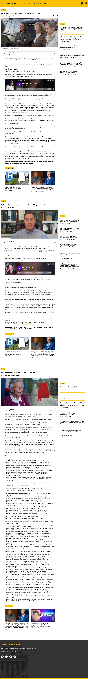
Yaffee (2, 16)
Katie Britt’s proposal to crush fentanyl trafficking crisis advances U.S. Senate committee (72, 54)
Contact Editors (39, 668)
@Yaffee (31, 163)
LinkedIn (55, 16)
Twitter (53, 16)
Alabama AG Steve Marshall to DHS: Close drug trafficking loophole (69, 46)
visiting (28, 59)
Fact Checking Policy (23, 668)
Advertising (47, 668)
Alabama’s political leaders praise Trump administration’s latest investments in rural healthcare (14, 187)
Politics (3, 9)
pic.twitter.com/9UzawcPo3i (12, 69)
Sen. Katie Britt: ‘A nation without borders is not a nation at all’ (68, 72)
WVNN (11, 163)
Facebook (57, 16)
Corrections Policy (13, 668)
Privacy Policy (4, 668)
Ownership (31, 668)
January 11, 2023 (31, 71)
